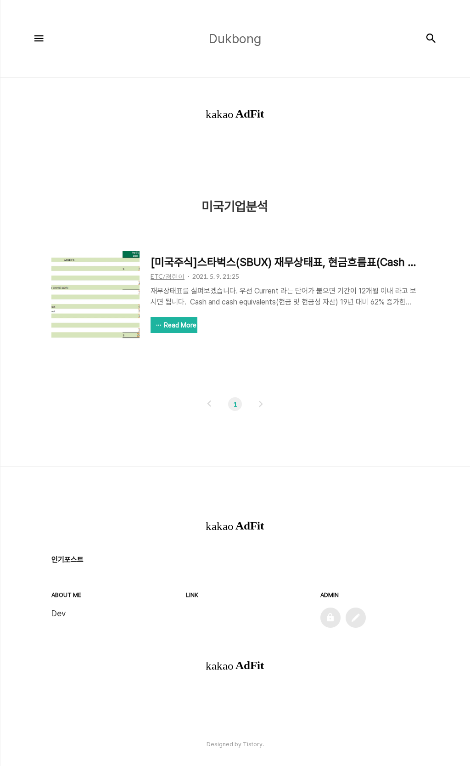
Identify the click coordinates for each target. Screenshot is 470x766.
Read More (180, 325)
